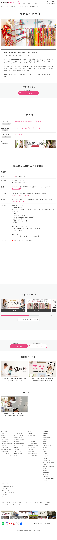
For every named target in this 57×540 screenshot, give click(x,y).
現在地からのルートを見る (20, 195)
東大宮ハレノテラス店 (48, 457)
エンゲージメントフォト (6, 455)
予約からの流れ (4, 496)
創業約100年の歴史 (32, 453)
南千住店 (45, 453)
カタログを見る (38, 346)
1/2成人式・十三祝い (19, 445)
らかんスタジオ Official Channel (24, 240)
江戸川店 (45, 447)
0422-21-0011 (16, 172)
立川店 (44, 443)
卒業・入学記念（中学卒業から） (5, 440)
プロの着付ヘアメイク (33, 445)
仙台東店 (45, 470)
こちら (14, 176)
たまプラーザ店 (46, 461)
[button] (54, 315)
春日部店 (45, 459)
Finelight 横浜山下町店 (48, 476)
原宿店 (44, 449)
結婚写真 (3, 435)
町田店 (44, 451)
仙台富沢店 (45, 474)
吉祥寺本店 (45, 434)
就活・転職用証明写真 (6, 449)
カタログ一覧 (4, 488)
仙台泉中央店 (46, 472)
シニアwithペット (18, 451)
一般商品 (30, 434)
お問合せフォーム (5, 490)
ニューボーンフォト (18, 435)
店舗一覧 (26, 6)
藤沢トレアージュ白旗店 (48, 462)
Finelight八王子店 (47, 445)
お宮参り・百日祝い (18, 437)
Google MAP (16, 189)
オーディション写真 (5, 453)
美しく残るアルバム (32, 447)
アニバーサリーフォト (6, 457)
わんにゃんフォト (18, 453)
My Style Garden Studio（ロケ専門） (48, 479)
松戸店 (44, 464)
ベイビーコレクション (19, 439)
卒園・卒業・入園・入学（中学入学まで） (6, 444)
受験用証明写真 (4, 451)
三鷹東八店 (45, 441)
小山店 (44, 468)
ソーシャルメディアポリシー (36, 503)
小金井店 (45, 439)
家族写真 (16, 447)
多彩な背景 (30, 449)
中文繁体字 (47, 523)
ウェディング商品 (32, 435)
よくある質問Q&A (5, 494)
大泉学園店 (45, 455)
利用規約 (14, 503)
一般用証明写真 (4, 447)
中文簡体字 (41, 523)
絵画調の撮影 (31, 451)
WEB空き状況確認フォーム (7, 486)
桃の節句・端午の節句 (19, 443)
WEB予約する (28, 93)
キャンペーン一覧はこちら (28, 320)
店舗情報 (46, 431)
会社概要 (2, 503)
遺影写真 (16, 455)
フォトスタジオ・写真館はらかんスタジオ (11, 6)
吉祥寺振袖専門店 (34, 6)
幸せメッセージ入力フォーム (7, 492)
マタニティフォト (18, 434)
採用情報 (8, 503)
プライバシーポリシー (23, 503)
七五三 (2, 434)
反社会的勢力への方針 (49, 503)
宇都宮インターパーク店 (48, 466)
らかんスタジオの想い (33, 443)
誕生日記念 (16, 441)
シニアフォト (17, 449)
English (35, 523)
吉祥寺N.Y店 (46, 435)
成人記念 (3, 437)
